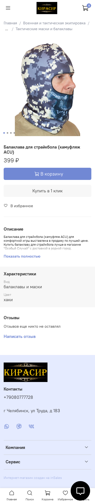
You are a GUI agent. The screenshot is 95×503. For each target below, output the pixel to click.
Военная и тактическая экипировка (54, 22)
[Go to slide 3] (11, 133)
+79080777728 (18, 397)
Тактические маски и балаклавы (44, 28)
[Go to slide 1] (4, 133)
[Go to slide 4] (14, 133)
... (6, 29)
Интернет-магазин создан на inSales (33, 477)
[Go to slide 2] (7, 133)
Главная (10, 22)
